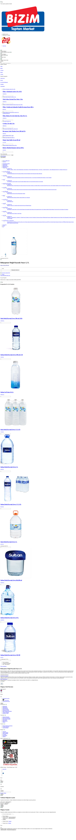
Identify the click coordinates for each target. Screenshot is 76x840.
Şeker (57, 169)
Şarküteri (57, 185)
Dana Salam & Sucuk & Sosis (19, 189)
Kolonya (40, 209)
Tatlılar (24, 193)
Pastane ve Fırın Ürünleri (47, 177)
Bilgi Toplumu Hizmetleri (7, 711)
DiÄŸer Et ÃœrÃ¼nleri (51, 221)
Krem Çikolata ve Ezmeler (33, 185)
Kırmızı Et (12, 189)
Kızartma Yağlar (20, 173)
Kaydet (2, 790)
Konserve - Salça (49, 169)
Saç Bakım (44, 209)
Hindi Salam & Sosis (42, 189)
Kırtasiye (49, 217)
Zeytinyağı (25, 173)
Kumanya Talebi (6, 713)
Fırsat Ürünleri (26, 217)
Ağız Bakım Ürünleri (11, 209)
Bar (42, 177)
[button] (3, 157)
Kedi (8, 201)
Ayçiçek (1, 70)
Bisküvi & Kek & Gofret (22, 177)
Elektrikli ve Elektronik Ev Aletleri (13, 217)
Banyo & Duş (17, 209)
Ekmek (8, 193)
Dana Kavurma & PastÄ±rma (41, 221)
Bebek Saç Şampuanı (26, 197)
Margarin (40, 173)
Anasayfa (4, 731)
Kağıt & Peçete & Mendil (24, 205)
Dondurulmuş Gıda (22, 169)
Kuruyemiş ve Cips (30, 177)
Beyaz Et (9, 189)
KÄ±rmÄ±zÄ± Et (22, 221)
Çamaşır (11, 205)
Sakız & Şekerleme (37, 177)
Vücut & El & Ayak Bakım (59, 209)
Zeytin (70, 185)
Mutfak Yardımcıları (54, 217)
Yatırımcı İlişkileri (6, 712)
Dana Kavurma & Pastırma (30, 189)
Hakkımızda (5, 706)
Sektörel (4, 736)
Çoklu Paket (19, 213)
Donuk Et (37, 189)
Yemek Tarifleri (5, 732)
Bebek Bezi (9, 197)
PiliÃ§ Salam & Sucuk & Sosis (12, 222)
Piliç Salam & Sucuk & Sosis (51, 189)
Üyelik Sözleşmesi (6, 726)
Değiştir (10, 821)
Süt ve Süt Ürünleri (52, 185)
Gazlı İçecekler (15, 181)
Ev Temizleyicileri (16, 205)
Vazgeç (5, 793)
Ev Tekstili (22, 217)
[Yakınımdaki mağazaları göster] (13, 814)
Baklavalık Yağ (15, 173)
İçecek (1, 80)
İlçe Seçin (2, 802)
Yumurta (67, 185)
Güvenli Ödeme (5, 727)
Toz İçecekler (40, 181)
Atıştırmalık (2, 86)
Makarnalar (54, 169)
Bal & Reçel (9, 185)
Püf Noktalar (5, 735)
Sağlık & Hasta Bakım (50, 209)
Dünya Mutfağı (5, 733)
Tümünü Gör (9, 168)
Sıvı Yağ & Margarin (4, 82)
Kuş (12, 201)
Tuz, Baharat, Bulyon (62, 169)
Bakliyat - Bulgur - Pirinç (11, 169)
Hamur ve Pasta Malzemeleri (31, 169)
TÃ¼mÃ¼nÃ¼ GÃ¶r (11, 221)
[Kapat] (1, 684)
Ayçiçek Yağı (9, 173)
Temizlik (2, 84)
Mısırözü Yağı (30, 173)
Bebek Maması (14, 197)
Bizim (1, 68)
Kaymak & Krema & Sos (23, 185)
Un (66, 169)
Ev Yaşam (4, 734)
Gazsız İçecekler (21, 181)
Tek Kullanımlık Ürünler (67, 217)
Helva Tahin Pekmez (15, 185)
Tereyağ (60, 185)
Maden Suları (26, 181)
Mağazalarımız (5, 708)
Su (29, 181)
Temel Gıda (2, 78)
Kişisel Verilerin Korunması (7, 725)
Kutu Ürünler (14, 213)
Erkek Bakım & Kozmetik (24, 209)
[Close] (2, 794)
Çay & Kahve (9, 181)
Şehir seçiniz (2, 801)
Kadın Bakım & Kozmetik (34, 209)
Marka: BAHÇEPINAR (4, 265)
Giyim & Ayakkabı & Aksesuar (34, 217)
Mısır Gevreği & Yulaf (42, 185)
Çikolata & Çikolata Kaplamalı (12, 177)
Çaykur (1, 74)
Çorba (17, 169)
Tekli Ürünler (9, 213)
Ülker (1, 66)
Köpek (10, 201)
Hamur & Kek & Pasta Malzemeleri (16, 193)
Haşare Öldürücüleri (43, 217)
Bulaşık (8, 205)
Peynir (47, 185)
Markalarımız (5, 707)
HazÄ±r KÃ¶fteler (62, 221)
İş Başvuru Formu (6, 710)
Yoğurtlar (63, 185)
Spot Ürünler (60, 217)
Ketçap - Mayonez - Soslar (41, 169)
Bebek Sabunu (19, 197)
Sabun (30, 205)
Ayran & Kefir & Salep (34, 181)
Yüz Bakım (66, 209)
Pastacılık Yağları (36, 173)
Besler (1, 72)
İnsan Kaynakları (6, 709)
